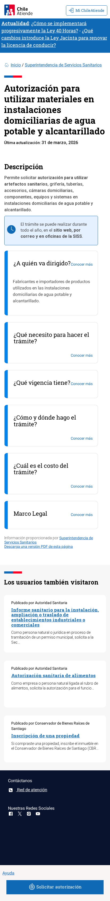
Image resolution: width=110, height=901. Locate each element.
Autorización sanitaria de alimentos (53, 675)
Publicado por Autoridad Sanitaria (39, 603)
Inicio (16, 64)
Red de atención (31, 789)
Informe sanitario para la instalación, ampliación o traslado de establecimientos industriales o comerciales (55, 617)
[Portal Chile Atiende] (18, 9)
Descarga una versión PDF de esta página (38, 546)
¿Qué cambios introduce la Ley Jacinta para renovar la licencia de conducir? (54, 37)
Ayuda (8, 873)
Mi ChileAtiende (90, 10)
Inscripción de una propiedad (45, 736)
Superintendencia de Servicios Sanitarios (63, 64)
